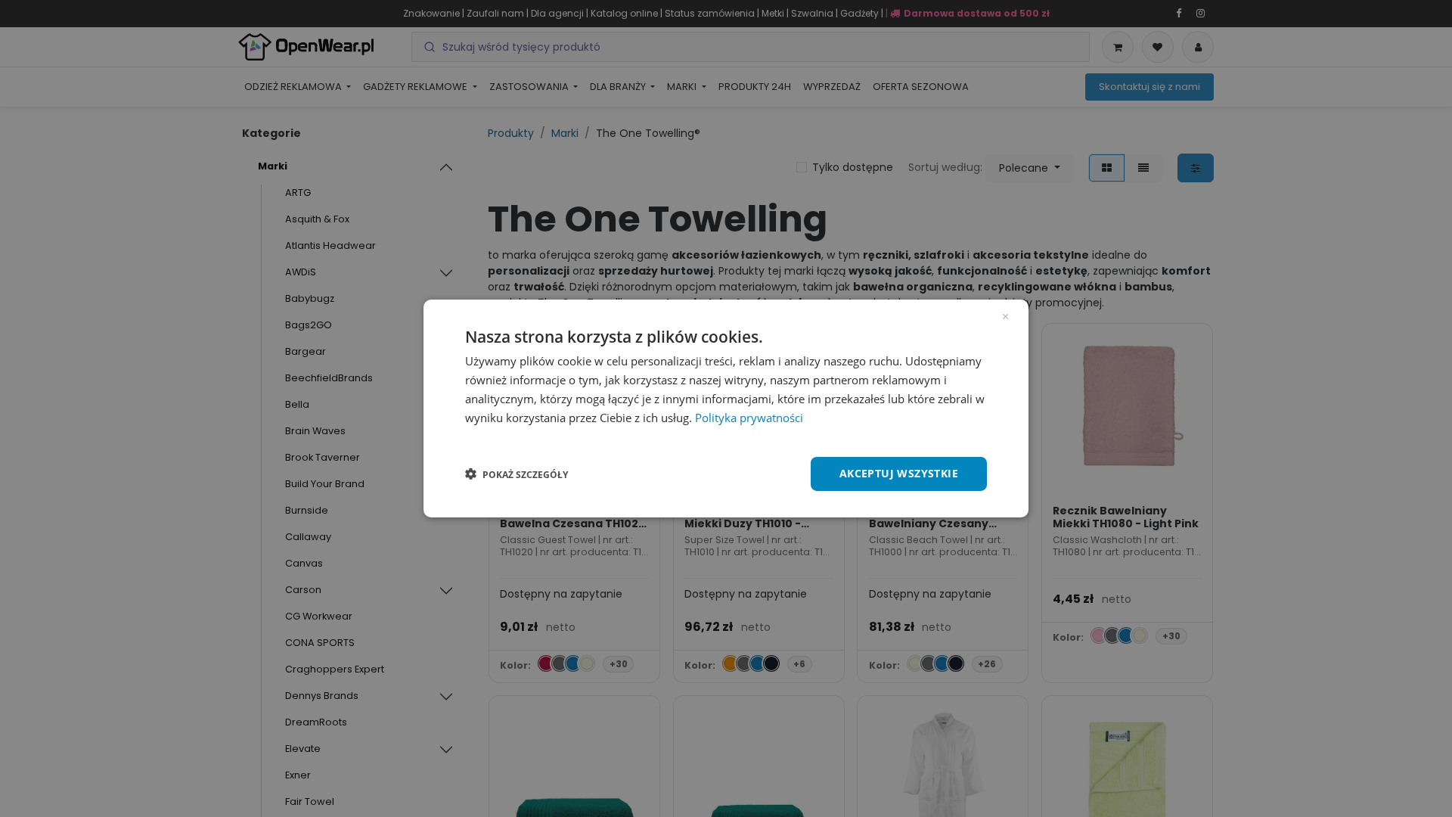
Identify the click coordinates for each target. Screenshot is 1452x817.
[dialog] (726, 408)
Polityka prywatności (749, 417)
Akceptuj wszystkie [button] (898, 473)
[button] (516, 474)
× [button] (1005, 315)
